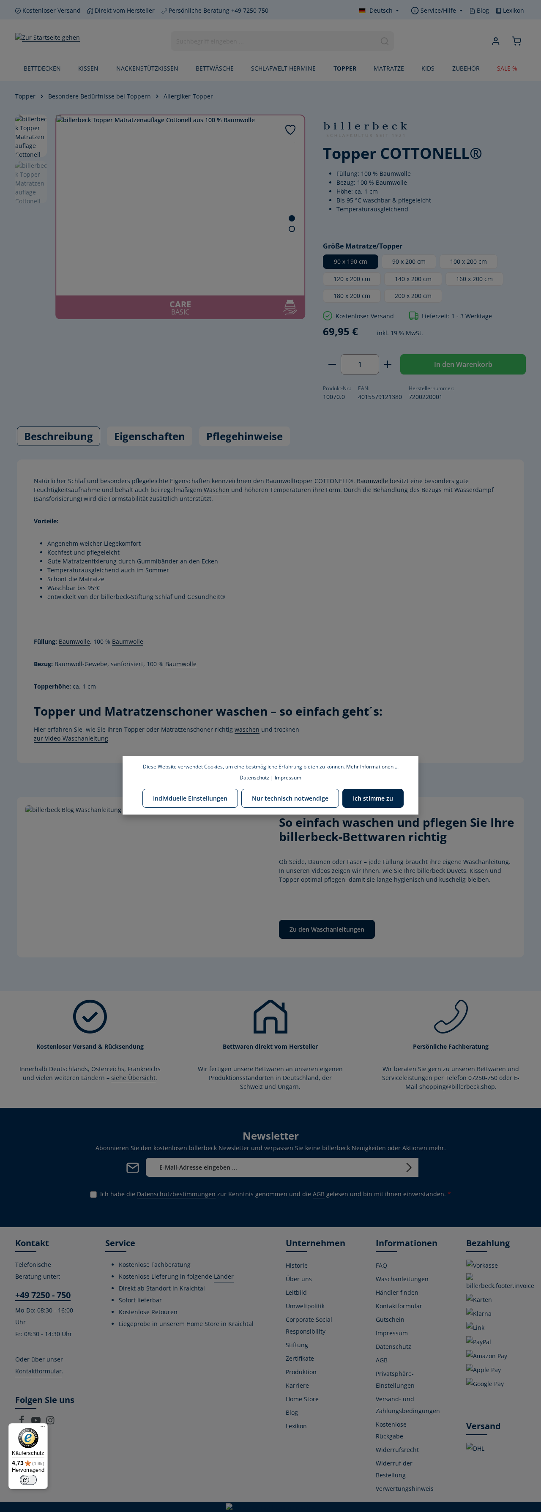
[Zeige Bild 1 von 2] (292, 218)
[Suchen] (385, 41)
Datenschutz (393, 1346)
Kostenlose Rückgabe (391, 1430)
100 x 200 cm (468, 261)
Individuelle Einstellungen (190, 798)
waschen (247, 729)
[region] (160, 217)
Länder (224, 1276)
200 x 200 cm (413, 296)
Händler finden (397, 1292)
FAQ (381, 1265)
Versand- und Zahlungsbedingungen (408, 1405)
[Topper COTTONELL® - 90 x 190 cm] (180, 205)
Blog (482, 10)
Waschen (217, 490)
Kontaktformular (38, 1371)
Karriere (297, 1385)
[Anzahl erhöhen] (388, 364)
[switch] (28, 1480)
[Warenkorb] (516, 41)
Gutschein (390, 1319)
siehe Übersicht (133, 1078)
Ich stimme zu (373, 798)
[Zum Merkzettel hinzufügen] (290, 130)
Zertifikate (300, 1358)
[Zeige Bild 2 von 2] (292, 229)
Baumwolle (372, 481)
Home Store (302, 1399)
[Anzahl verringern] (332, 364)
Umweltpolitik (305, 1306)
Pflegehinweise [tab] (244, 436)
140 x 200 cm (413, 279)
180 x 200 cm (351, 296)
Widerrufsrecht (397, 1450)
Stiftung (297, 1345)
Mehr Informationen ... (372, 766)
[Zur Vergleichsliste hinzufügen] (294, 142)
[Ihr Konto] (495, 41)
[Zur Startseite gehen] (47, 41)
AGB (319, 1194)
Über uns (299, 1279)
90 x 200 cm (409, 261)
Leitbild (296, 1292)
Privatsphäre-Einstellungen (395, 1379)
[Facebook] (22, 1423)
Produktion (301, 1372)
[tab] (58, 436)
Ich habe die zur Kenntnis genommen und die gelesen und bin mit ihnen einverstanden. (275, 1194)
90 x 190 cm (350, 261)
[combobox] (273, 41)
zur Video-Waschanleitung (71, 738)
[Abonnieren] (408, 1167)
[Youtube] (36, 1423)
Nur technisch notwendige (290, 798)
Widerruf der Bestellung (394, 1469)
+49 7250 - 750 (43, 1295)
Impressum (392, 1333)
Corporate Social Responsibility (309, 1325)
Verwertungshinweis (405, 1489)
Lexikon (512, 10)
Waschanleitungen (402, 1279)
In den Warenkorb (463, 364)
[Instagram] (50, 1423)
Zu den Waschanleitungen (327, 929)
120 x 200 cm (351, 279)
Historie (297, 1265)
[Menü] (43, 1428)
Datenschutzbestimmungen (176, 1194)
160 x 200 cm (474, 279)
